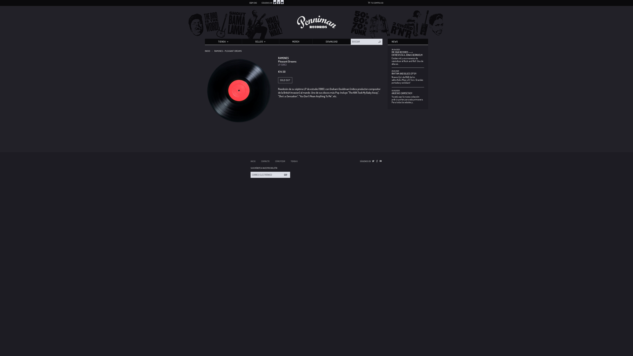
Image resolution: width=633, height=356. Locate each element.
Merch (295, 41)
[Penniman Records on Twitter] (274, 2)
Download (332, 41)
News (395, 41)
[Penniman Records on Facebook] (278, 2)
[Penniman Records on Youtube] (282, 2)
